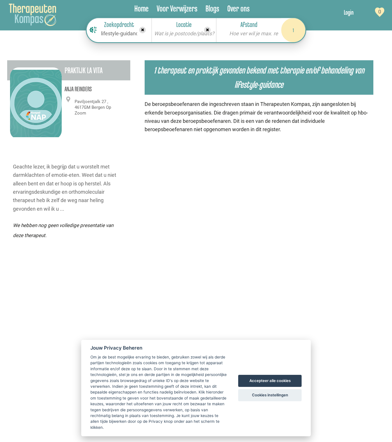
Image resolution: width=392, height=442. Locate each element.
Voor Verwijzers (177, 8)
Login (349, 12)
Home (141, 8)
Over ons (238, 8)
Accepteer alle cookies (270, 380)
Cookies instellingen (270, 395)
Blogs (212, 8)
